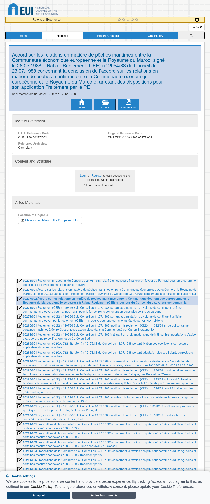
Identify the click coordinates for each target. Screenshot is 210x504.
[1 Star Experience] (120, 19)
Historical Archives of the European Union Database (44, 10)
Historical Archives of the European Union (52, 220)
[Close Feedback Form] (197, 19)
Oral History (155, 36)
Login (196, 27)
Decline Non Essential (104, 495)
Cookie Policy (41, 487)
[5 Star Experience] (137, 19)
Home (24, 36)
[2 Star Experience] (124, 19)
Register (96, 175)
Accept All (39, 495)
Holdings (62, 36)
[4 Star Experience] (133, 19)
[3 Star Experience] (128, 19)
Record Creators (108, 36)
